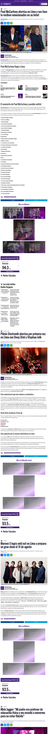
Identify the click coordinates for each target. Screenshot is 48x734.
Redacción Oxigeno (8, 55)
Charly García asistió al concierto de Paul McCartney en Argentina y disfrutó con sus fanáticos (8, 89)
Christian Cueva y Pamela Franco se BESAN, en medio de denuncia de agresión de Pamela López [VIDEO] (14, 313)
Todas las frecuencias (9, 271)
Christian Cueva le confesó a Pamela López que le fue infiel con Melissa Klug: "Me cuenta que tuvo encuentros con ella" (14, 292)
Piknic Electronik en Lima (15, 452)
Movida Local (7, 331)
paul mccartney (7, 196)
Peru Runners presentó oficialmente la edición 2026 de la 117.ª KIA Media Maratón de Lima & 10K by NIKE (35, 503)
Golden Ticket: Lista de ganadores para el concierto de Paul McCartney (8, 97)
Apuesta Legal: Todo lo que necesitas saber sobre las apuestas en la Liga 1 (14, 307)
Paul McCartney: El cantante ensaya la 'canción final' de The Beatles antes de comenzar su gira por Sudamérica (31, 89)
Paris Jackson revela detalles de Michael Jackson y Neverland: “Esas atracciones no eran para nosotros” (34, 247)
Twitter (36, 200)
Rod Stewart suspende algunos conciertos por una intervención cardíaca (35, 669)
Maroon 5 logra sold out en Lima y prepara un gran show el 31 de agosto (13, 213)
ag (15, 196)
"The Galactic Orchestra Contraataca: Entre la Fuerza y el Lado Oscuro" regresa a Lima (13, 468)
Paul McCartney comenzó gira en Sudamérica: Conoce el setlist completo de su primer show (33, 97)
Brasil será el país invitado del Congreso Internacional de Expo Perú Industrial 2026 (34, 468)
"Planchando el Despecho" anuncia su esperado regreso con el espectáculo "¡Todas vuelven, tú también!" (13, 503)
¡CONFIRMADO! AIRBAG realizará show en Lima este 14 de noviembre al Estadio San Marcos (13, 247)
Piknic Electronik (7, 452)
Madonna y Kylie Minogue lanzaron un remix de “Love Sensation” (24, 485)
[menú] (2, 4)
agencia (12, 196)
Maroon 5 (3, 551)
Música (5, 8)
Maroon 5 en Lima (12, 618)
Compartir (13, 200)
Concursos (2, 94)
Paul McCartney (4, 60)
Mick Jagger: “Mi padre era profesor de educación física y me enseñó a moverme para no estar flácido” (34, 212)
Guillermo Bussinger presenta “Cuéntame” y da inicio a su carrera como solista (24, 230)
